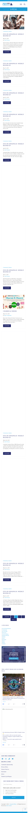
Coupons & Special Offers (10, 791)
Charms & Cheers (10, 311)
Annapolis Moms (13, 804)
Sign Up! (14, 797)
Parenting (4, 639)
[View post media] (14, 685)
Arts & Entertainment (6, 628)
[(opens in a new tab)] (24, 703)
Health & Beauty (5, 635)
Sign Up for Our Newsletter (11, 790)
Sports (3, 642)
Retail (3, 640)
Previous (7, 616)
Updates (10, 31)
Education (4, 632)
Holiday (3, 636)
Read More (7, 52)
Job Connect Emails (9, 793)
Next (13, 619)
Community (5, 31)
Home (3, 638)
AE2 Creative (9, 805)
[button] (10, 704)
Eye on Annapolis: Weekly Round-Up (13, 35)
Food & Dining (5, 634)
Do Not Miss (4, 631)
